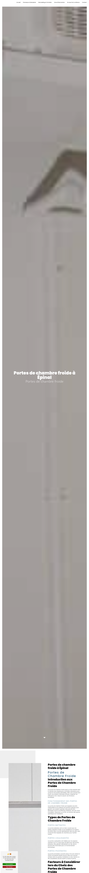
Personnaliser (9, 869)
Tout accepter (9, 864)
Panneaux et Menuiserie (29, 2)
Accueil (18, 2)
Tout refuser (9, 867)
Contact (84, 2)
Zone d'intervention (59, 2)
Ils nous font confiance (73, 2)
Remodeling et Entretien (45, 2)
